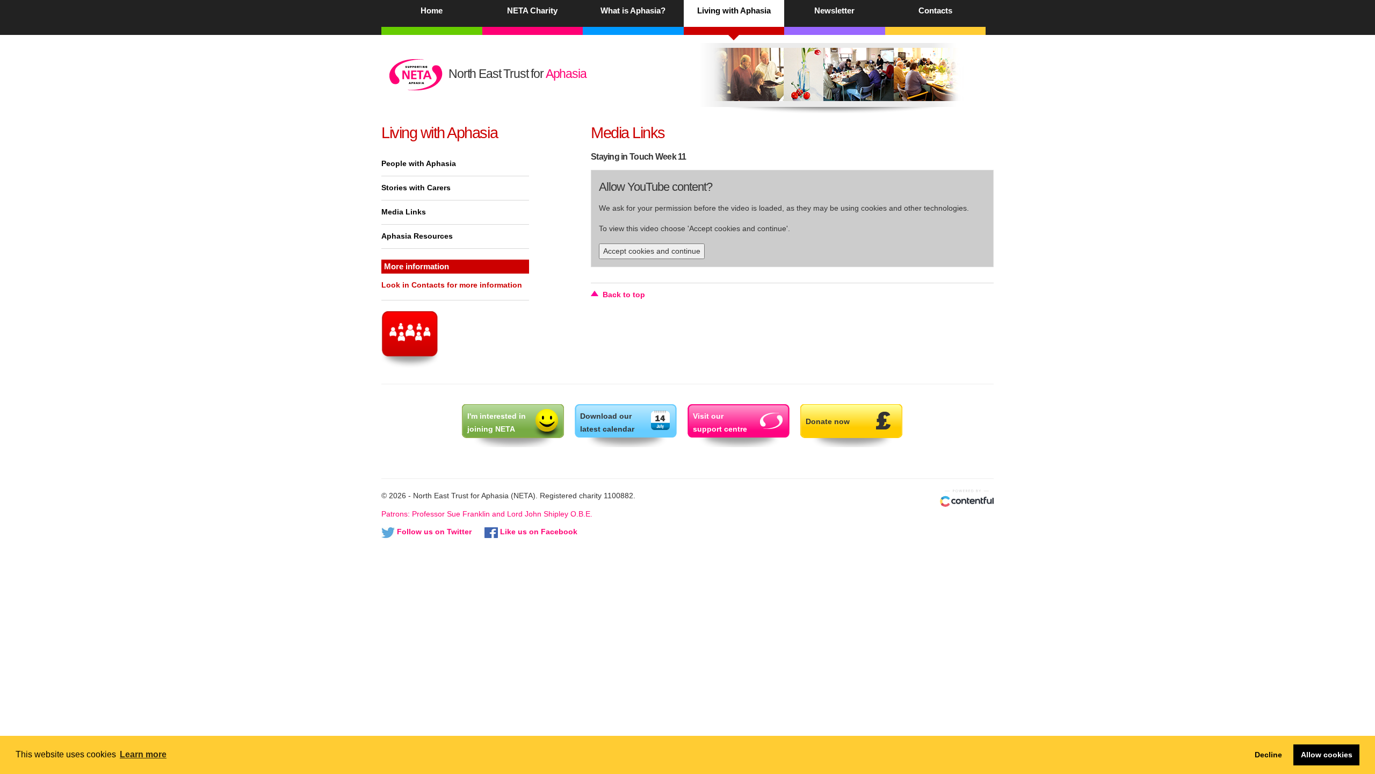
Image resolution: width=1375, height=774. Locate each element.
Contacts (935, 10)
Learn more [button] (143, 754)
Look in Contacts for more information (451, 285)
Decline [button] (1268, 754)
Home (432, 10)
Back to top (624, 294)
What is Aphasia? (632, 10)
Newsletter (834, 10)
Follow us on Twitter (434, 531)
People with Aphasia (418, 163)
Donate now (828, 421)
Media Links (403, 211)
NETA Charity (532, 10)
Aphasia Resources (417, 236)
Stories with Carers (416, 187)
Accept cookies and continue (651, 251)
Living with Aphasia (734, 10)
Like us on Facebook (538, 531)
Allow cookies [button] (1326, 754)
